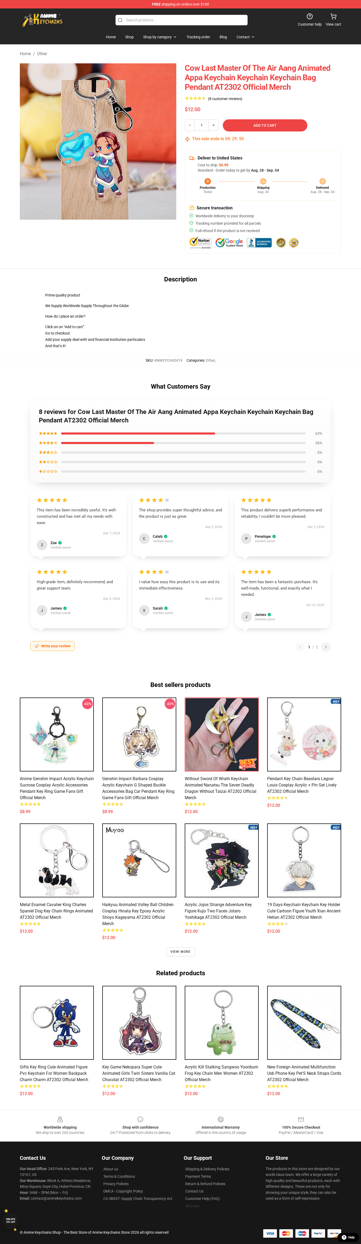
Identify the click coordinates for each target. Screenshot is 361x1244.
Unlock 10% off (10, 1220)
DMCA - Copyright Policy (123, 1191)
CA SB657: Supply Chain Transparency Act (137, 1198)
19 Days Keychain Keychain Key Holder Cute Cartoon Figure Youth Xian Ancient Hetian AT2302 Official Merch (304, 911)
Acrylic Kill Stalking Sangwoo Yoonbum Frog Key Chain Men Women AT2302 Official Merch (221, 1073)
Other (42, 53)
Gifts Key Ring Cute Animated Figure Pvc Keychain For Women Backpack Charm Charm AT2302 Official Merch (54, 1073)
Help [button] (351, 1237)
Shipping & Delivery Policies (207, 1169)
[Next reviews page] (326, 647)
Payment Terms (198, 1176)
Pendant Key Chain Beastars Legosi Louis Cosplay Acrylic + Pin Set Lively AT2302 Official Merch (302, 785)
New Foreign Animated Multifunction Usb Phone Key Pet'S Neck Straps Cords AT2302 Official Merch (304, 1073)
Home (25, 53)
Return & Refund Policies (205, 1184)
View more (180, 952)
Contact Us (194, 1191)
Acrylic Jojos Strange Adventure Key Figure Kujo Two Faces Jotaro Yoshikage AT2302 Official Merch (218, 911)
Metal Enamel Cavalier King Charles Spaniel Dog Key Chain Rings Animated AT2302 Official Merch (56, 911)
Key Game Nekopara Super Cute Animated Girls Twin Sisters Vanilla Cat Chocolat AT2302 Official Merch (138, 1073)
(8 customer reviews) (225, 99)
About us (110, 1169)
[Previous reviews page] (300, 647)
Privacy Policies (116, 1184)
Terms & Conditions (119, 1176)
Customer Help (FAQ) (202, 1198)
